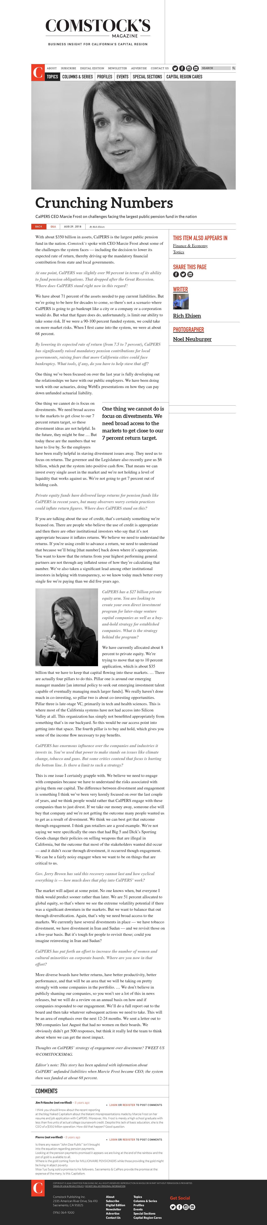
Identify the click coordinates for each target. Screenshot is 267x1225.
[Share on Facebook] (176, 274)
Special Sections (147, 77)
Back (38, 226)
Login (113, 1105)
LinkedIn (196, 68)
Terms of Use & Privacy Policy (68, 1186)
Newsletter (117, 68)
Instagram (189, 68)
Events (122, 77)
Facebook (182, 68)
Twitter (175, 68)
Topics (52, 77)
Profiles (104, 77)
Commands (3, 1222)
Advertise (139, 68)
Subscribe (68, 68)
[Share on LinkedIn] (190, 274)
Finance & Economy (190, 245)
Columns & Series (77, 77)
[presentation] (38, 72)
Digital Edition (92, 68)
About (52, 68)
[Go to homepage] (98, 32)
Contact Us (160, 68)
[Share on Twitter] (183, 274)
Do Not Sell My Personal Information (105, 1186)
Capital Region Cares (184, 77)
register (129, 1105)
